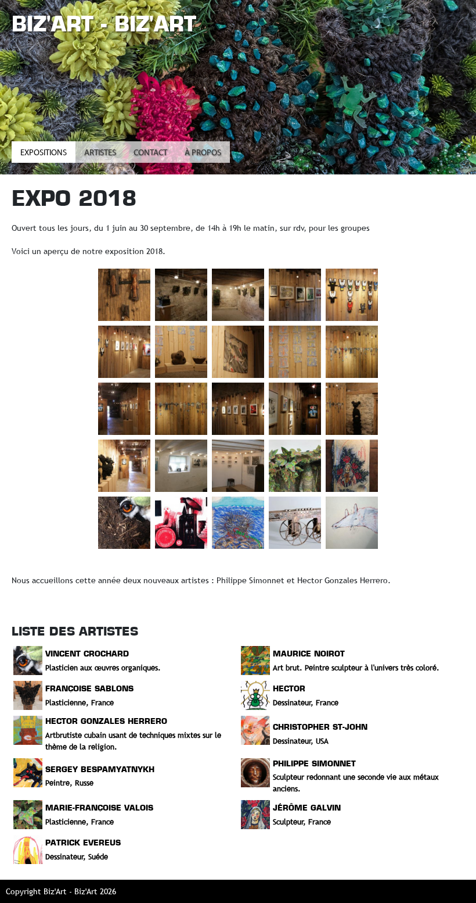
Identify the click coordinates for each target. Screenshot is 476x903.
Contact (150, 153)
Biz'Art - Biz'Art (104, 24)
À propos (203, 153)
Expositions (43, 153)
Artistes (100, 153)
